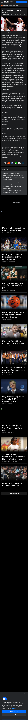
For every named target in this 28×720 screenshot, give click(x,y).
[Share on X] (5, 163)
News (17, 5)
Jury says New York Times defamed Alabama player (12, 187)
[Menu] (2, 2)
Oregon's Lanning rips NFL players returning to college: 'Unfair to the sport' (13, 174)
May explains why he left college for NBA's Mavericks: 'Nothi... (13, 398)
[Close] (24, 693)
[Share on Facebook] (12, 163)
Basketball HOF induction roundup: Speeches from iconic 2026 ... (13, 370)
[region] (14, 706)
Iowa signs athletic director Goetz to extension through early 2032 (12, 191)
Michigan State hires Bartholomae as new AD (13, 342)
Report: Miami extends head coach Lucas (12, 484)
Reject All (14, 714)
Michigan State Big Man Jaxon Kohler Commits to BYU (13, 285)
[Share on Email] (19, 163)
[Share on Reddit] (8, 163)
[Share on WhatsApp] (16, 163)
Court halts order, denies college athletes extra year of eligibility (13, 183)
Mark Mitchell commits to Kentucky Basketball (13, 229)
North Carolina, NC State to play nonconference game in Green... (13, 314)
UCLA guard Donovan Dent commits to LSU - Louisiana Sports (12, 256)
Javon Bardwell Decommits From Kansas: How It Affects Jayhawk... (13, 456)
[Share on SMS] (23, 163)
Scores (12, 5)
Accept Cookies (14, 711)
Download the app (21, 1)
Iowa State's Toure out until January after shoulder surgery (13, 178)
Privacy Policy (15, 708)
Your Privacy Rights (14, 718)
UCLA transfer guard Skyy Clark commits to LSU (12, 427)
